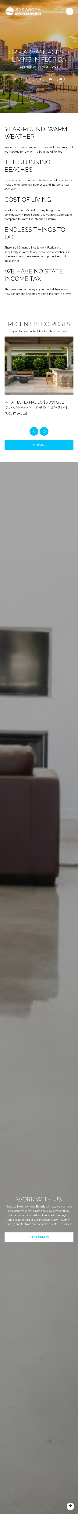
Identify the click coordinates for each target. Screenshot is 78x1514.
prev (34, 431)
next (44, 431)
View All (39, 444)
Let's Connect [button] (39, 1237)
